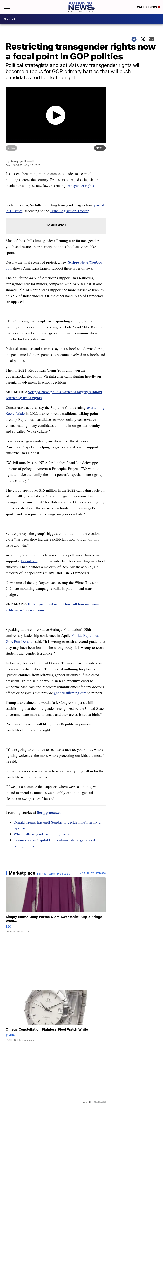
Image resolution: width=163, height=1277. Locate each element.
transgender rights (80, 185)
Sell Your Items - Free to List (54, 873)
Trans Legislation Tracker (69, 210)
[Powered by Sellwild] (100, 1102)
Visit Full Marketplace (93, 873)
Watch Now (147, 7)
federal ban (29, 560)
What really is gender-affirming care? (41, 833)
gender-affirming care (70, 692)
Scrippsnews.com (51, 812)
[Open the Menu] (6, 7)
